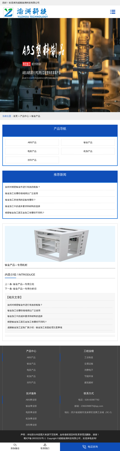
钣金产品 (88, 142)
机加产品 (88, 151)
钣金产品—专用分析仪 (24, 288)
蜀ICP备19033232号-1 (35, 438)
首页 (15, 116)
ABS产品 (32, 142)
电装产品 (32, 151)
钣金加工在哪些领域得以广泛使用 (21, 193)
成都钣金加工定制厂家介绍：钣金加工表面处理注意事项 (35, 327)
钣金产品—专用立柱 (23, 284)
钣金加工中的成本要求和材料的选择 (22, 206)
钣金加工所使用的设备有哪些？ (20, 200)
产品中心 (24, 116)
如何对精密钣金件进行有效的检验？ (22, 187)
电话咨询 (93, 446)
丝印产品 (32, 160)
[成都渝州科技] (25, 11)
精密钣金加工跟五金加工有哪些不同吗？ (25, 212)
